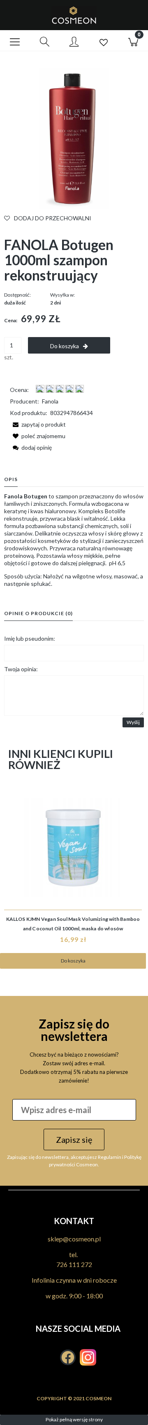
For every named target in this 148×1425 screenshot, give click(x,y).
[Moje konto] (74, 42)
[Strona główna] (74, 15)
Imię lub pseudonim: (29, 638)
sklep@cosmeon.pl (74, 1239)
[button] (15, 41)
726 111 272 (74, 1264)
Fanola (50, 401)
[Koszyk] (133, 41)
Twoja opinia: (21, 668)
